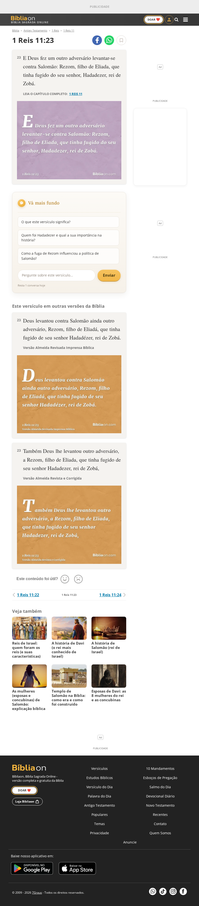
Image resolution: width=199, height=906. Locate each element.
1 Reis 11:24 (110, 595)
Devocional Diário (160, 796)
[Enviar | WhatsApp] (109, 40)
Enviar (109, 275)
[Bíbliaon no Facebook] (183, 891)
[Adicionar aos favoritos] (121, 40)
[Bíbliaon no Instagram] (173, 891)
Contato (160, 823)
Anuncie (130, 842)
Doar (154, 19)
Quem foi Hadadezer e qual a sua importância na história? (61, 237)
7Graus (37, 892)
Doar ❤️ (24, 790)
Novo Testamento (160, 805)
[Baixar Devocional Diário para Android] (32, 869)
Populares (99, 814)
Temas (99, 823)
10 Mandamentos (160, 768)
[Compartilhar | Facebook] (97, 40)
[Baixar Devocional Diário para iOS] (77, 869)
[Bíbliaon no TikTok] (162, 891)
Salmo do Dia (160, 787)
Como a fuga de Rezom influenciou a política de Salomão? (60, 255)
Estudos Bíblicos (99, 777)
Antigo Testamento (99, 805)
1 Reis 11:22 (28, 595)
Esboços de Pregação (160, 777)
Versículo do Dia (99, 787)
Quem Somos (160, 833)
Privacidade (99, 833)
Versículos (99, 768)
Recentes (160, 814)
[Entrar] (169, 19)
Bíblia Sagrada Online (30, 22)
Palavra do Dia (99, 796)
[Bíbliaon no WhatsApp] (152, 891)
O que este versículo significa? (45, 222)
